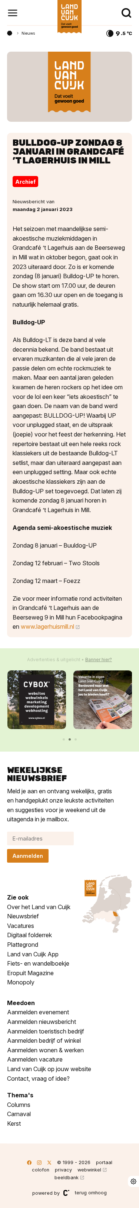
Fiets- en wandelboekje (38, 963)
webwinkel (89, 1170)
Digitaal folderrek (29, 935)
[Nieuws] (69, 87)
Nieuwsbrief (23, 916)
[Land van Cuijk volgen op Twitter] (49, 1162)
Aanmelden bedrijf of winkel (44, 1040)
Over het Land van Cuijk (38, 907)
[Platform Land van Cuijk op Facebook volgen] (29, 1162)
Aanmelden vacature (35, 1059)
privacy (63, 1170)
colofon (40, 1170)
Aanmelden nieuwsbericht (41, 1021)
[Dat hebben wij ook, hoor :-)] (102, 699)
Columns (18, 1104)
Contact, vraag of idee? (38, 1078)
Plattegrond (22, 944)
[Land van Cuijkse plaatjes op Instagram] (39, 1162)
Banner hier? (98, 659)
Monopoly (20, 982)
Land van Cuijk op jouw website (49, 1069)
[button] (64, 739)
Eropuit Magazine (30, 973)
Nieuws (28, 33)
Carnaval (19, 1114)
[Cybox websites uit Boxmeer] (36, 699)
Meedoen (21, 1003)
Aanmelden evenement (38, 1012)
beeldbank (66, 1177)
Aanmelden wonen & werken (45, 1050)
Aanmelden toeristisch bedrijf (45, 1031)
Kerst (14, 1123)
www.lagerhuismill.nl (47, 626)
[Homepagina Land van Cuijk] (9, 33)
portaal (104, 1162)
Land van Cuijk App (33, 954)
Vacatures (20, 925)
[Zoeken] (126, 12)
